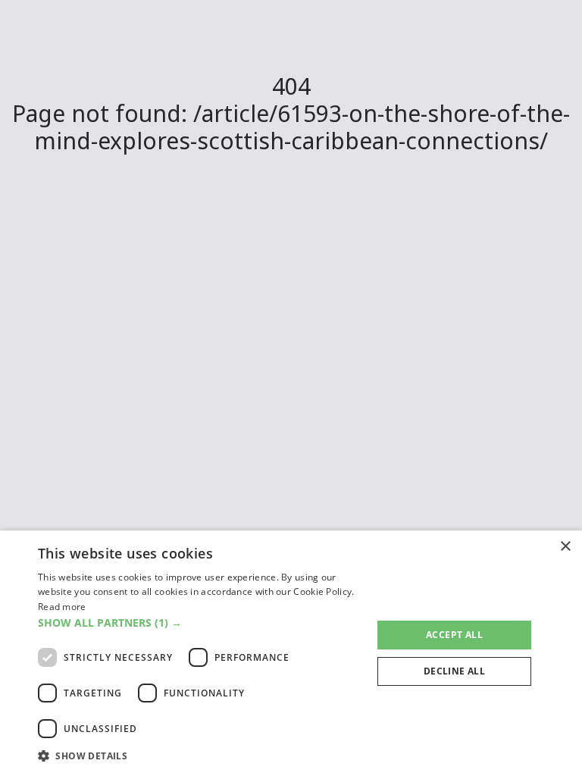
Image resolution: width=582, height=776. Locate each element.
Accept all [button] (454, 634)
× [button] (565, 546)
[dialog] (291, 653)
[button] (200, 622)
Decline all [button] (454, 671)
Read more (62, 606)
